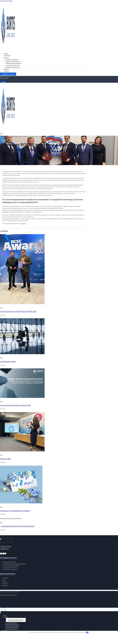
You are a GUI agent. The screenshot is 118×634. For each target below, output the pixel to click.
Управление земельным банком (13, 63)
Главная (6, 53)
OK (87, 632)
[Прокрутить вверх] (1, 609)
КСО (4, 579)
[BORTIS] (8, 50)
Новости (6, 69)
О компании (7, 55)
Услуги (4, 620)
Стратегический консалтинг (12, 65)
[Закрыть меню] (0, 612)
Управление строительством (12, 67)
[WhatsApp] (3, 81)
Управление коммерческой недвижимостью (14, 563)
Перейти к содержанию (6, 1)
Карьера (5, 581)
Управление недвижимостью (12, 61)
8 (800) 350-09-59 (4, 78)
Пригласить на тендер (8, 74)
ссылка (23, 223)
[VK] (1, 81)
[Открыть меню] (1, 134)
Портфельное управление (11, 59)
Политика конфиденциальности (8, 595)
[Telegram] (5, 81)
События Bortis (4, 138)
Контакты (6, 71)
